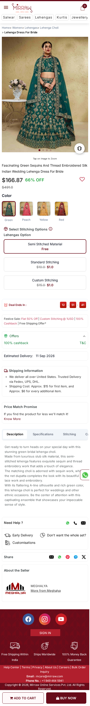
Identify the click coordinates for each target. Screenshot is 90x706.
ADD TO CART (24, 698)
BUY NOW (67, 698)
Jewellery (80, 17)
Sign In (45, 633)
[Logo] (22, 8)
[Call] (75, 522)
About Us (51, 667)
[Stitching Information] (50, 229)
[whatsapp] (59, 557)
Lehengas (43, 17)
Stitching (69, 434)
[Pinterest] (67, 557)
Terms (26, 667)
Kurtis (62, 17)
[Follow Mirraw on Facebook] (28, 619)
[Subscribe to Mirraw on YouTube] (61, 619)
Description (15, 434)
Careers (64, 667)
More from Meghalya (46, 590)
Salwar (9, 17)
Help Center (11, 667)
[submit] (82, 178)
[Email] (83, 522)
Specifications (43, 434)
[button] (39, 150)
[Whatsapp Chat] (84, 475)
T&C (83, 343)
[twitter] (83, 557)
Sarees (25, 17)
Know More (12, 419)
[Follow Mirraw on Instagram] (45, 619)
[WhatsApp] (67, 522)
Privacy (37, 667)
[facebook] (75, 557)
